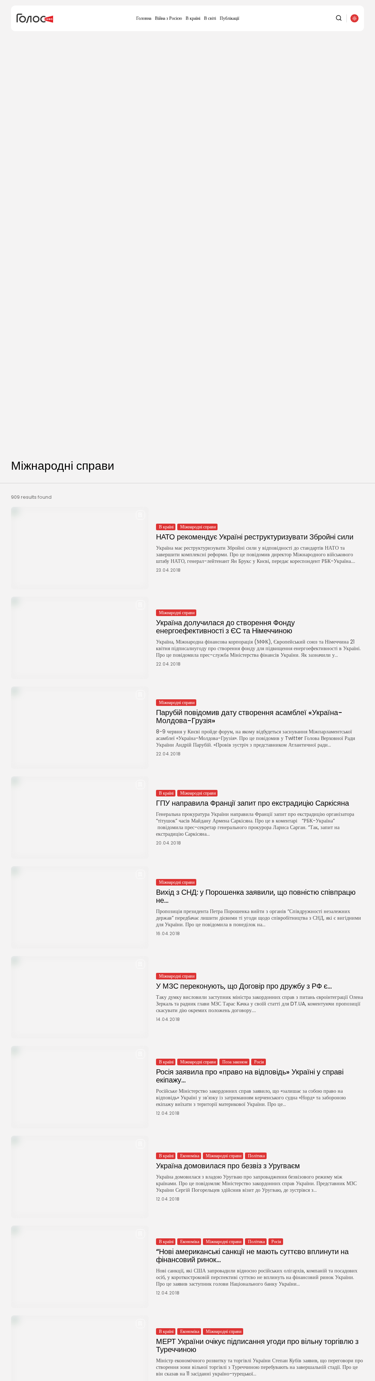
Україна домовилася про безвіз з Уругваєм (228, 1166)
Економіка (189, 1156)
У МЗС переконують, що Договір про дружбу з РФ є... (244, 986)
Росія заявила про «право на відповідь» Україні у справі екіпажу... (250, 1076)
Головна (143, 18)
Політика (256, 1156)
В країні (193, 18)
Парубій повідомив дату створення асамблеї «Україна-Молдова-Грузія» (249, 716)
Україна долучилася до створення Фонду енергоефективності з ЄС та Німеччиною (225, 627)
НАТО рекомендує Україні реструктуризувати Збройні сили (254, 537)
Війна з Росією (168, 18)
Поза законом (235, 1062)
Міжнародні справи (198, 527)
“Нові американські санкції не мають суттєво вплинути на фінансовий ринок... (252, 1255)
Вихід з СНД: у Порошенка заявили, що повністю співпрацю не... (256, 896)
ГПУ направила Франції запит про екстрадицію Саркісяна (252, 803)
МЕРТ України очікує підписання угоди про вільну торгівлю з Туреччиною (257, 1345)
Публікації (229, 18)
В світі (210, 18)
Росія (259, 1062)
